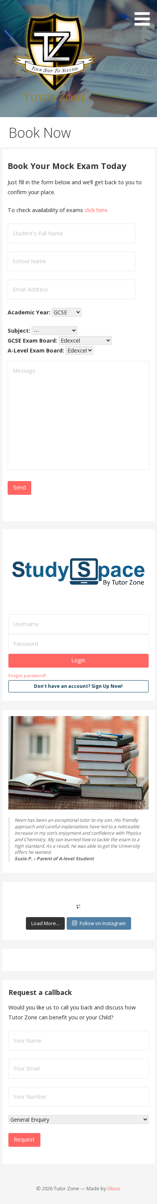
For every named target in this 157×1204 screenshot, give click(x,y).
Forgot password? (27, 675)
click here (96, 210)
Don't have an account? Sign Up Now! (78, 686)
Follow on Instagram (103, 923)
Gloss (113, 1188)
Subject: (20, 330)
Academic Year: (30, 312)
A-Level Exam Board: (37, 350)
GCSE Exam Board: (33, 340)
